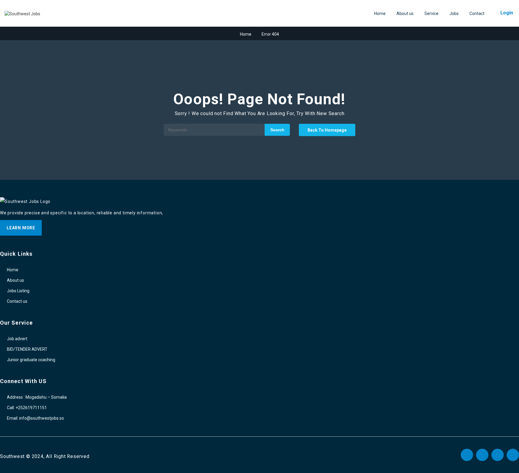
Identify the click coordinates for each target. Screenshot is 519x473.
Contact (476, 13)
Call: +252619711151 (27, 407)
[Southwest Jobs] (22, 14)
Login (506, 13)
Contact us (17, 301)
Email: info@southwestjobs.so (35, 418)
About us (405, 13)
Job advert (17, 338)
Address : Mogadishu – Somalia (37, 397)
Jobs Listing (18, 290)
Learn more (21, 227)
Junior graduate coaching (31, 359)
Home (380, 13)
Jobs (454, 13)
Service (431, 13)
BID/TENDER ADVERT (27, 349)
